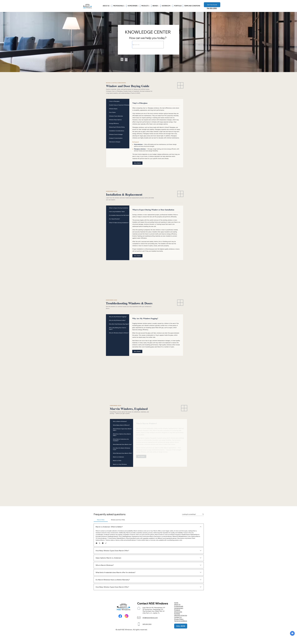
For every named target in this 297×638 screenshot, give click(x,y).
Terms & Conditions (180, 621)
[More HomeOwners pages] (138, 5)
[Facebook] (120, 616)
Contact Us (178, 617)
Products (177, 610)
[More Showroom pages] (171, 5)
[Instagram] (126, 616)
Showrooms (178, 612)
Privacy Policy (178, 619)
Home (176, 602)
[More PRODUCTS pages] (149, 5)
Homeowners (178, 608)
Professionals (178, 606)
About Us (177, 604)
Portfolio (177, 613)
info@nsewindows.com (150, 617)
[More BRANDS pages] (158, 5)
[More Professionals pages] (124, 5)
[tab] (101, 520)
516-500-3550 (212, 8)
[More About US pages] (110, 5)
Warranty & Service (180, 615)
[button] (96, 543)
